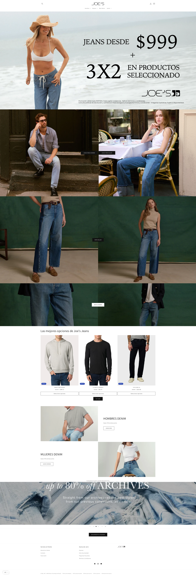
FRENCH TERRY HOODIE (59, 387)
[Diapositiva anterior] (90, 526)
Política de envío (96, 573)
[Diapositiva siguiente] (102, 526)
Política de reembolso (67, 573)
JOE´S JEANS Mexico (48, 573)
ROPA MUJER (98, 239)
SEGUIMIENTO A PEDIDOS (98, 534)
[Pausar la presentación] (106, 526)
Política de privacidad (77, 573)
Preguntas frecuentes (84, 555)
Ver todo (98, 398)
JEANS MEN (109, 428)
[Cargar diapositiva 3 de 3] (98, 526)
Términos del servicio (87, 573)
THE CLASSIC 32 (136, 387)
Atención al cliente (45, 550)
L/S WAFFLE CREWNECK (98, 387)
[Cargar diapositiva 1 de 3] (94, 526)
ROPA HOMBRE (98, 304)
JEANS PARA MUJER (107, 153)
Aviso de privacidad (84, 553)
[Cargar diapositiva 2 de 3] (96, 526)
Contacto (43, 553)
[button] (42, 3)
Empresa (81, 550)
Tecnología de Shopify (56, 573)
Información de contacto (107, 573)
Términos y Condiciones (85, 558)
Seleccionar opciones (59, 393)
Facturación (43, 555)
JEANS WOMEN (47, 464)
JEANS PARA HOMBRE (89, 153)
